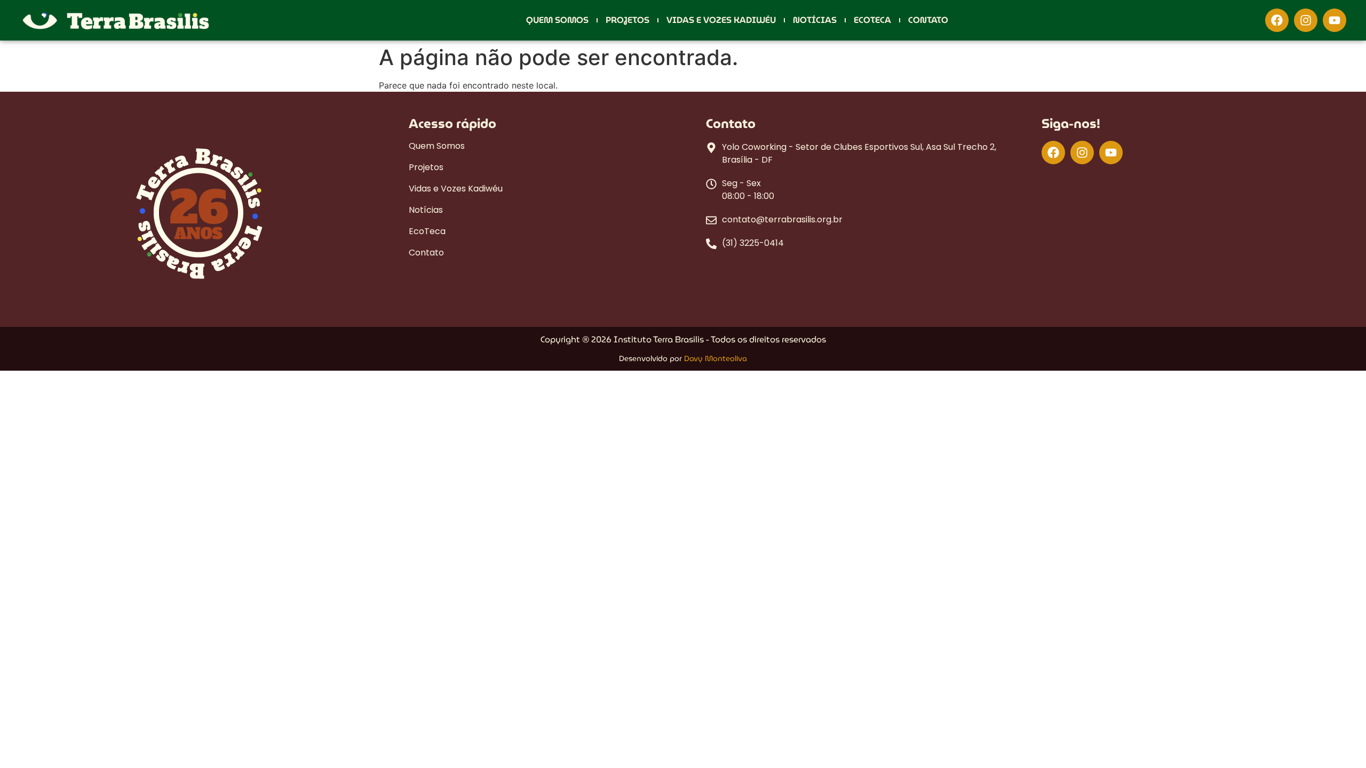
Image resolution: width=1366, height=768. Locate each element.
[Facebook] (1277, 20)
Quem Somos (557, 20)
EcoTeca (872, 20)
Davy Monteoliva (715, 358)
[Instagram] (1305, 20)
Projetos (627, 20)
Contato (928, 20)
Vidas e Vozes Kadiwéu (721, 20)
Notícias (815, 20)
